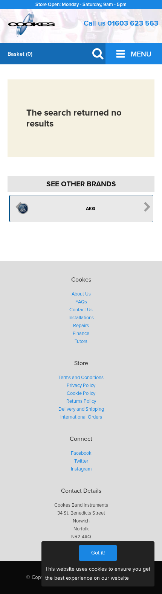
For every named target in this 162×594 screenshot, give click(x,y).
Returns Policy (81, 401)
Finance (81, 334)
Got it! (98, 553)
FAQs (81, 302)
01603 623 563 (132, 23)
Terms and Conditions (81, 378)
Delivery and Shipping (81, 409)
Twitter (81, 461)
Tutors (81, 341)
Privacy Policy (81, 385)
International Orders (81, 417)
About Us (81, 294)
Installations (81, 318)
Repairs (81, 326)
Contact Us (81, 310)
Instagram (81, 469)
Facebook (81, 453)
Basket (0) (20, 54)
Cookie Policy (81, 393)
